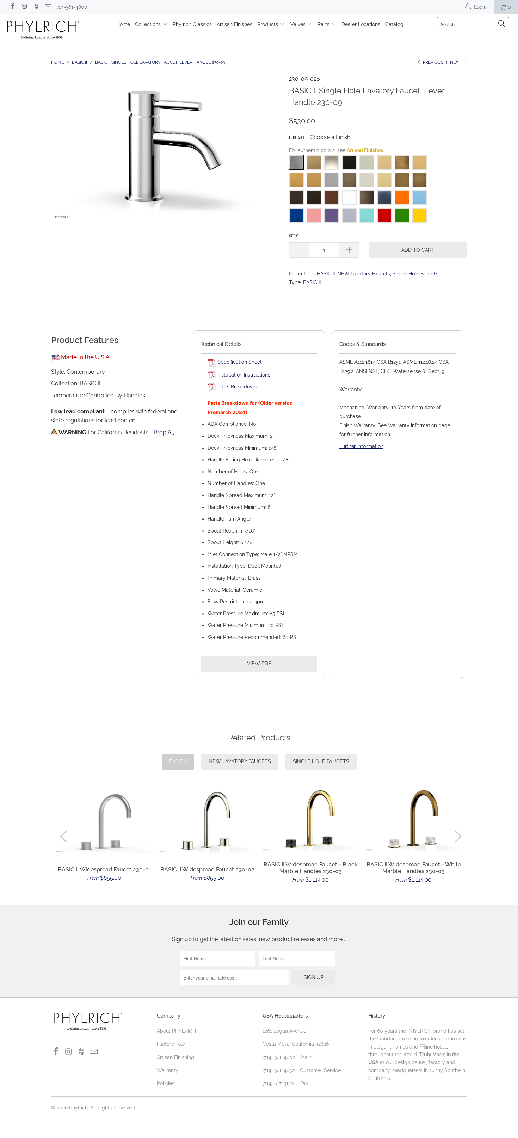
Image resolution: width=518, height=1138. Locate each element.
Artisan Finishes (234, 24)
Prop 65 (164, 432)
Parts (324, 24)
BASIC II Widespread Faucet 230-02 (208, 822)
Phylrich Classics (192, 24)
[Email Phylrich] (47, 7)
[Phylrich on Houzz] (35, 7)
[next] (456, 836)
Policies (165, 1083)
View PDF (259, 663)
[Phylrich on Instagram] (24, 7)
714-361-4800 (71, 7)
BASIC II (326, 273)
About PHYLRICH (176, 1031)
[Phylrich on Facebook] (12, 7)
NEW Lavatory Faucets (363, 273)
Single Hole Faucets (415, 273)
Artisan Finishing (175, 1057)
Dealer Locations (360, 24)
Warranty (167, 1070)
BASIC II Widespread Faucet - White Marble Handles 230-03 (414, 820)
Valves (298, 24)
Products (268, 24)
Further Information (361, 446)
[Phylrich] (45, 31)
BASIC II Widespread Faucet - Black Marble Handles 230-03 (310, 820)
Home (123, 24)
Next (456, 62)
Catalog (394, 24)
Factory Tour (171, 1044)
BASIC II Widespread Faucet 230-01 (104, 822)
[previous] (65, 836)
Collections (148, 24)
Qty (293, 235)
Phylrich (78, 1108)
